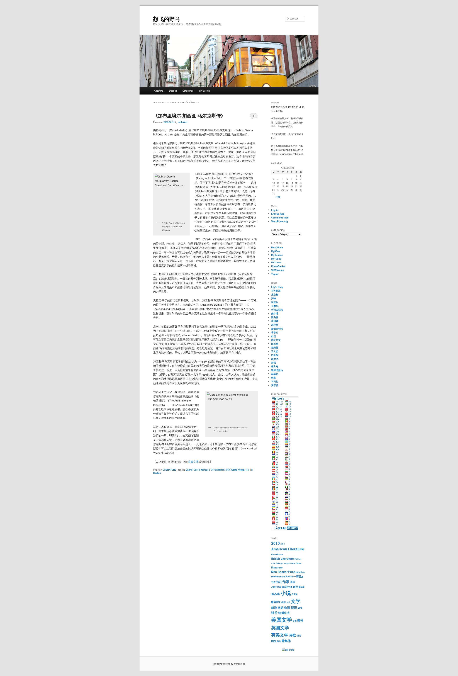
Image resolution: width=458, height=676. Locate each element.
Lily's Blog (277, 287)
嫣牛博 (274, 313)
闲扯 (273, 641)
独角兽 (274, 347)
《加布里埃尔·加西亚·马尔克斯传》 (189, 115)
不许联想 (276, 290)
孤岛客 (274, 317)
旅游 (280, 608)
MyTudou (276, 258)
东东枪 (274, 294)
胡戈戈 (274, 359)
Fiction (297, 559)
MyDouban (277, 255)
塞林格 (301, 587)
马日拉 (274, 381)
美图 (295, 620)
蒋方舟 (274, 366)
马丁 (247, 469)
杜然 (273, 336)
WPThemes (277, 270)
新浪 (274, 608)
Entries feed (277, 213)
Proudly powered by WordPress (229, 663)
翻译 (300, 620)
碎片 (274, 612)
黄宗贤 (274, 385)
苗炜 (273, 362)
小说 (286, 593)
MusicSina (277, 247)
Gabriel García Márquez (198, 469)
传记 (228, 469)
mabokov (182, 122)
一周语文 (298, 576)
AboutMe (158, 90)
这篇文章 (193, 461)
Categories (188, 90)
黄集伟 (286, 640)
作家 (285, 581)
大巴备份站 (277, 309)
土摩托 (274, 306)
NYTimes (276, 262)
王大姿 (274, 351)
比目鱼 (274, 343)
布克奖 (295, 594)
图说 (295, 587)
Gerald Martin (218, 469)
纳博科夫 (284, 613)
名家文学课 (276, 587)
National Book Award (282, 576)
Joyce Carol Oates (292, 563)
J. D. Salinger (277, 563)
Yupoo (274, 274)
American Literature (287, 548)
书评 (273, 582)
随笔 (279, 641)
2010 (275, 543)
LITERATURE (169, 469)
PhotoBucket (278, 266)
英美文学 (279, 635)
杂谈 (287, 607)
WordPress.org (279, 221)
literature (276, 567)
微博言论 (276, 602)
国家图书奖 (287, 587)
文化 (288, 602)
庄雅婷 (274, 321)
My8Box (275, 251)
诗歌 (292, 635)
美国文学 (281, 619)
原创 (292, 582)
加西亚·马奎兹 (237, 469)
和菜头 (274, 302)
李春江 (274, 332)
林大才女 (276, 340)
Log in (274, 210)
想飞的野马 (166, 19)
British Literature (282, 558)
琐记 (294, 607)
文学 (296, 601)
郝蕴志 (274, 374)
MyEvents (204, 90)
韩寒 (273, 377)
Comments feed (280, 217)
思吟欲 (274, 324)
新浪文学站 (277, 328)
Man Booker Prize (283, 572)
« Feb (277, 196)
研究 (300, 607)
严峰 (273, 298)
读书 (299, 635)
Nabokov (300, 572)
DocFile (173, 90)
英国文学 (280, 627)
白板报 (274, 355)
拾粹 (283, 602)
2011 (283, 544)
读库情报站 (277, 370)
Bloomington (277, 554)
